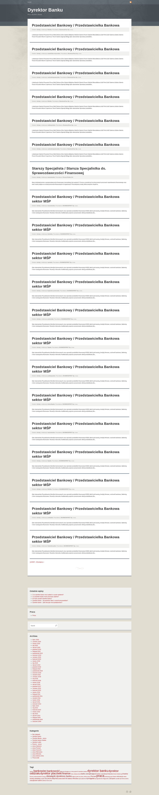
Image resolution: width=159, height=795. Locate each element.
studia (42, 778)
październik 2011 (37, 696)
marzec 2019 (36, 661)
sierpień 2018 (36, 674)
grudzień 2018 (36, 667)
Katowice (110, 774)
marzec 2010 (36, 711)
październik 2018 (37, 671)
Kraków (125, 774)
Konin (115, 774)
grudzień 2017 (36, 686)
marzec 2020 (36, 643)
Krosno (32, 776)
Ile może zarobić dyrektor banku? (42, 598)
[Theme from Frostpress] (130, 792)
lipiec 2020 (35, 639)
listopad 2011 (36, 694)
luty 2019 (35, 663)
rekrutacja (120, 776)
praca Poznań (36, 748)
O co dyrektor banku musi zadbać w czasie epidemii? (48, 594)
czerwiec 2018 (36, 676)
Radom (114, 776)
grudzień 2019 (36, 649)
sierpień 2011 (36, 698)
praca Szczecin (36, 750)
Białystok (62, 771)
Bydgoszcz (68, 771)
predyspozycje (108, 776)
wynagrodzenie (99, 778)
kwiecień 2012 (36, 690)
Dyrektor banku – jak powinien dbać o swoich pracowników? (50, 600)
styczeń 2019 (36, 665)
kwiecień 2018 (36, 680)
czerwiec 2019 (36, 657)
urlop (53, 778)
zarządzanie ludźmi (36, 780)
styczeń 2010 (36, 715)
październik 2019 (37, 653)
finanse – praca (37, 744)
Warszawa (58, 778)
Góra (72, 774)
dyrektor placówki (51, 773)
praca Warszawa (37, 752)
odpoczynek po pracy (78, 776)
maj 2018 (35, 678)
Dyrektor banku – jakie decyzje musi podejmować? (47, 602)
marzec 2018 (36, 682)
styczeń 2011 (36, 702)
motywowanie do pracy (40, 776)
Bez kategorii (36, 734)
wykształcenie (82, 778)
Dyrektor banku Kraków (39, 740)
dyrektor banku (36, 736)
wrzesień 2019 (36, 655)
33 (37, 562)
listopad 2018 (36, 669)
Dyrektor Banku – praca (39, 738)
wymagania (90, 778)
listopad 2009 (36, 717)
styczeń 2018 (36, 684)
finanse (66, 773)
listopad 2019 (36, 651)
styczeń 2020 (36, 647)
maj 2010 (35, 708)
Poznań (93, 776)
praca (100, 776)
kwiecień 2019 (36, 659)
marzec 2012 (36, 692)
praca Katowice (37, 746)
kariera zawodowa (101, 774)
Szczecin (47, 778)
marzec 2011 (36, 700)
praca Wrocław (36, 754)
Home (30, 2)
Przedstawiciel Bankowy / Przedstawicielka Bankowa (75, 25)
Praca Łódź (35, 758)
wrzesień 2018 (36, 673)
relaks (125, 776)
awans (31, 771)
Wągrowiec (106, 778)
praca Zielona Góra (38, 756)
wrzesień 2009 (36, 721)
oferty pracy (87, 776)
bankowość (53, 770)
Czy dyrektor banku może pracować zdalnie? (45, 596)
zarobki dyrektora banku (122, 778)
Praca (34, 615)
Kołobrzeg (119, 774)
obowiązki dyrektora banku (59, 776)
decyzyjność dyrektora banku (79, 771)
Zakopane (112, 778)
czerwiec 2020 (36, 641)
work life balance (67, 778)
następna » (41, 562)
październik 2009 (37, 719)
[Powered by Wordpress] (127, 792)
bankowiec (40, 770)
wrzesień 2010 (36, 704)
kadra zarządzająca (88, 774)
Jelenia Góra (77, 774)
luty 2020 (35, 645)
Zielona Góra (45, 780)
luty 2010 (35, 713)
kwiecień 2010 (36, 710)
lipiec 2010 (35, 706)
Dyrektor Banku (45, 10)
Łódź (50, 780)
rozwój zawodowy (35, 778)
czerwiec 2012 (36, 688)
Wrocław (75, 778)
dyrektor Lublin (36, 742)
